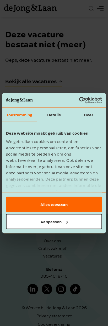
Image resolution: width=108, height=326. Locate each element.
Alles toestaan (54, 204)
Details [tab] (54, 114)
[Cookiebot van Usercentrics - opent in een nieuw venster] (79, 100)
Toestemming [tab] (19, 114)
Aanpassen (51, 221)
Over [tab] (88, 114)
